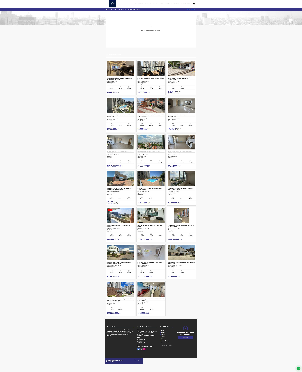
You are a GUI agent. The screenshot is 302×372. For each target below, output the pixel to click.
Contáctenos (187, 3)
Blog (161, 3)
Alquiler (163, 334)
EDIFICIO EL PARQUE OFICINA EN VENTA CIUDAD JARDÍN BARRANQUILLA (150, 300)
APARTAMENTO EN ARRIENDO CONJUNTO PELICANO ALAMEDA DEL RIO (149, 189)
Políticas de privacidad (166, 345)
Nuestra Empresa (177, 3)
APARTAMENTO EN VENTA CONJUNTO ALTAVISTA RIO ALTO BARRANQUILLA (181, 226)
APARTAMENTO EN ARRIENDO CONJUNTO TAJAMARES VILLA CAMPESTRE (150, 116)
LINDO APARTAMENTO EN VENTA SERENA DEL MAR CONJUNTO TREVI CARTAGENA (119, 263)
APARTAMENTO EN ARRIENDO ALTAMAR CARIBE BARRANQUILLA (118, 116)
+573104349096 (112, 9)
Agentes (167, 3)
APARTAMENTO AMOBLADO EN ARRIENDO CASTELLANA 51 (150, 79)
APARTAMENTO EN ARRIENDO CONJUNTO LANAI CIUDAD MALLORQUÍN (181, 263)
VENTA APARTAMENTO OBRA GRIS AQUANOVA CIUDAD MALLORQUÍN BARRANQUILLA (120, 300)
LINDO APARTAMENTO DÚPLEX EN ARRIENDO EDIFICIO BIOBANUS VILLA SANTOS (180, 189)
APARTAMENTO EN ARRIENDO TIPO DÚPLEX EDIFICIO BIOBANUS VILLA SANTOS (149, 152)
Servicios (155, 3)
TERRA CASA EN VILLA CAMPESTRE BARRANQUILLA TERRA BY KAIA (119, 152)
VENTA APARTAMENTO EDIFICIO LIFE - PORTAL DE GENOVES (118, 226)
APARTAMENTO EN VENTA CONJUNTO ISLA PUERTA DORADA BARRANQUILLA (149, 263)
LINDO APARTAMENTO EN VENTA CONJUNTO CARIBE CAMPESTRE (149, 226)
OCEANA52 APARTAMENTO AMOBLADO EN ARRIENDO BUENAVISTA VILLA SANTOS (119, 79)
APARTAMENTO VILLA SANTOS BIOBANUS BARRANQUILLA (178, 116)
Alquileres (148, 3)
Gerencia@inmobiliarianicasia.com (145, 346)
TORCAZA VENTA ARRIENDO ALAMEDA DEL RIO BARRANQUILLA (179, 79)
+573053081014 (123, 9)
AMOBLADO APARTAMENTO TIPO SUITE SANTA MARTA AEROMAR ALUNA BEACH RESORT (120, 189)
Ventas (141, 3)
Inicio (135, 3)
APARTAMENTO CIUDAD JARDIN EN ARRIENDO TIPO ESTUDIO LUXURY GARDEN (180, 152)
